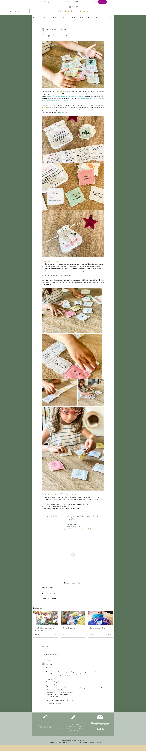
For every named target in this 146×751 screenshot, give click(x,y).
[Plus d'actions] (103, 30)
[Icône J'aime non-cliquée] (47, 704)
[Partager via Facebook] (42, 593)
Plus (97, 18)
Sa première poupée (69, 628)
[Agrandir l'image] (73, 139)
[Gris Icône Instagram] (69, 7)
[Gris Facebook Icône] (73, 7)
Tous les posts (37, 18)
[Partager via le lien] (55, 593)
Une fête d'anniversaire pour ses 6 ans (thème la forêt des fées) (45, 629)
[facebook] (98, 729)
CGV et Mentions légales (100, 723)
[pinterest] (103, 729)
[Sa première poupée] (73, 618)
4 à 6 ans (90, 18)
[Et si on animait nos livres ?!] (100, 618)
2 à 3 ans (74, 18)
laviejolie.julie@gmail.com (100, 724)
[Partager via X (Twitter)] (46, 593)
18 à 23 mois (65, 18)
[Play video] (73, 554)
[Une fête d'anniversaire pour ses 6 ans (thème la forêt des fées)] (45, 618)
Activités (50, 587)
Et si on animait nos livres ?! (98, 628)
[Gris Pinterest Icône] (76, 7)
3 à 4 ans (82, 18)
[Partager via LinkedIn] (51, 593)
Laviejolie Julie (73, 738)
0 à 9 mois (46, 18)
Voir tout (110, 608)
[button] (110, 18)
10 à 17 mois (56, 18)
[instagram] (100, 729)
